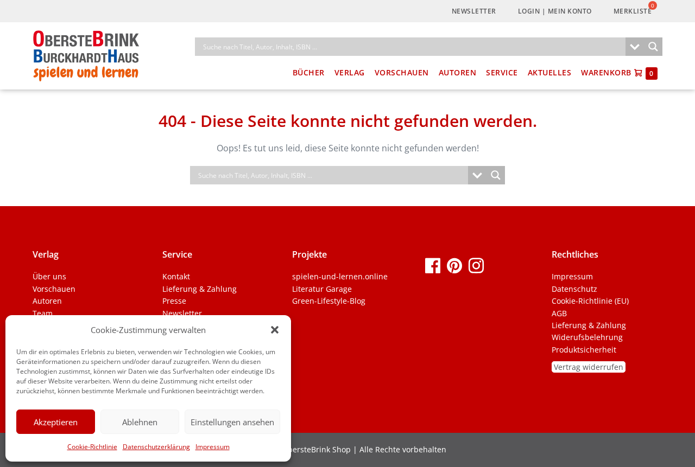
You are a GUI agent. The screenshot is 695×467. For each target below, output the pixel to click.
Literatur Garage (322, 289)
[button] (274, 329)
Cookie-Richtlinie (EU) (590, 301)
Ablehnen (139, 422)
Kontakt (176, 276)
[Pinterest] (454, 265)
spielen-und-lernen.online (340, 276)
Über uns (49, 276)
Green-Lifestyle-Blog (328, 301)
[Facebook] (432, 265)
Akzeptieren (56, 422)
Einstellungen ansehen (232, 422)
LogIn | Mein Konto (555, 11)
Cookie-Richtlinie (92, 446)
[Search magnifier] (653, 46)
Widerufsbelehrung (587, 337)
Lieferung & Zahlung (199, 289)
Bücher (309, 72)
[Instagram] (476, 265)
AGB (559, 313)
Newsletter (474, 11)
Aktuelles (550, 72)
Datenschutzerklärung (156, 446)
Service (502, 72)
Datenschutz (574, 289)
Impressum (212, 446)
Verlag (349, 72)
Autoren (458, 72)
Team (43, 313)
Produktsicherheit (584, 349)
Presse (174, 301)
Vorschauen (402, 72)
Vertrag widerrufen (588, 367)
